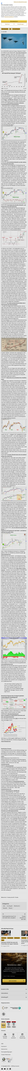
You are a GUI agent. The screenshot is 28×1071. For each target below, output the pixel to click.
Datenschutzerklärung (9, 16)
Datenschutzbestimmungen (20, 2)
